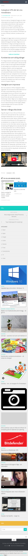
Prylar (4, 247)
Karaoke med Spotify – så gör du (10, 516)
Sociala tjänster (6, 251)
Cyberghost (9, 173)
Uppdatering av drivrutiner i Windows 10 (12, 288)
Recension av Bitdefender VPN (9, 450)
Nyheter (5, 244)
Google (4, 237)
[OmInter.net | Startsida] (6, 2)
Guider (4, 240)
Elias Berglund (6, 15)
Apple (4, 233)
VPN (13, 173)
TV (3, 254)
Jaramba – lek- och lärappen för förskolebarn (13, 383)
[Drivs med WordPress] (9, 545)
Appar (2, 5)
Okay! (5, 555)
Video (4, 258)
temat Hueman (20, 545)
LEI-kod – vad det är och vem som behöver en (14, 336)
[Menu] (26, 2)
